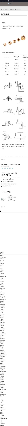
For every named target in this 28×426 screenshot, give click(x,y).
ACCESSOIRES (9, 9)
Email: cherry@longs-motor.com (9, 183)
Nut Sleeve (18, 9)
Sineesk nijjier (12, 197)
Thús (2, 9)
